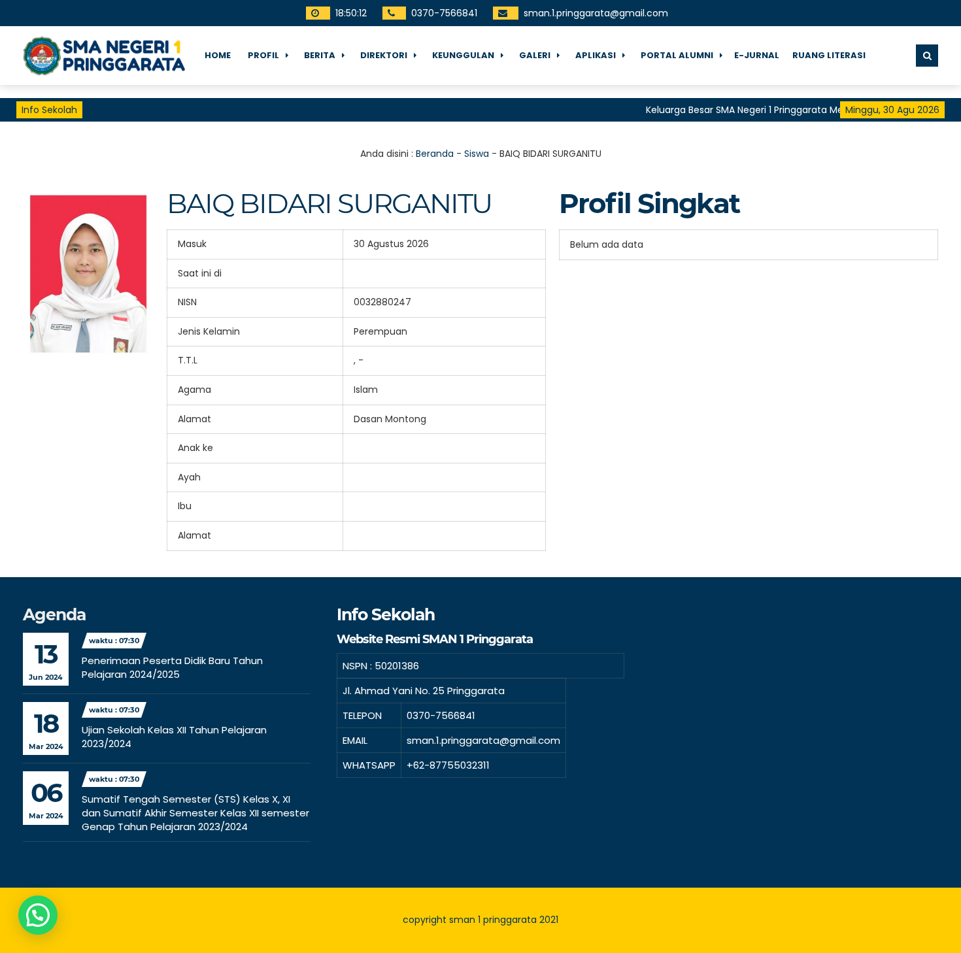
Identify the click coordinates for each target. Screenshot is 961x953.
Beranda (435, 153)
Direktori (383, 55)
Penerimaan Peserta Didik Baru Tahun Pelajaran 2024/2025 (172, 667)
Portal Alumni (677, 55)
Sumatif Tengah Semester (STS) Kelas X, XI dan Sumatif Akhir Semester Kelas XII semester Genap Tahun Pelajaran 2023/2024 (195, 812)
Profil (263, 55)
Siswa (476, 153)
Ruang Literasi (829, 55)
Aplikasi (595, 55)
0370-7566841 (444, 13)
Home (218, 55)
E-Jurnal (756, 55)
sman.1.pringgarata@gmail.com (596, 13)
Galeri (534, 55)
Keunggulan (463, 55)
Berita (319, 55)
